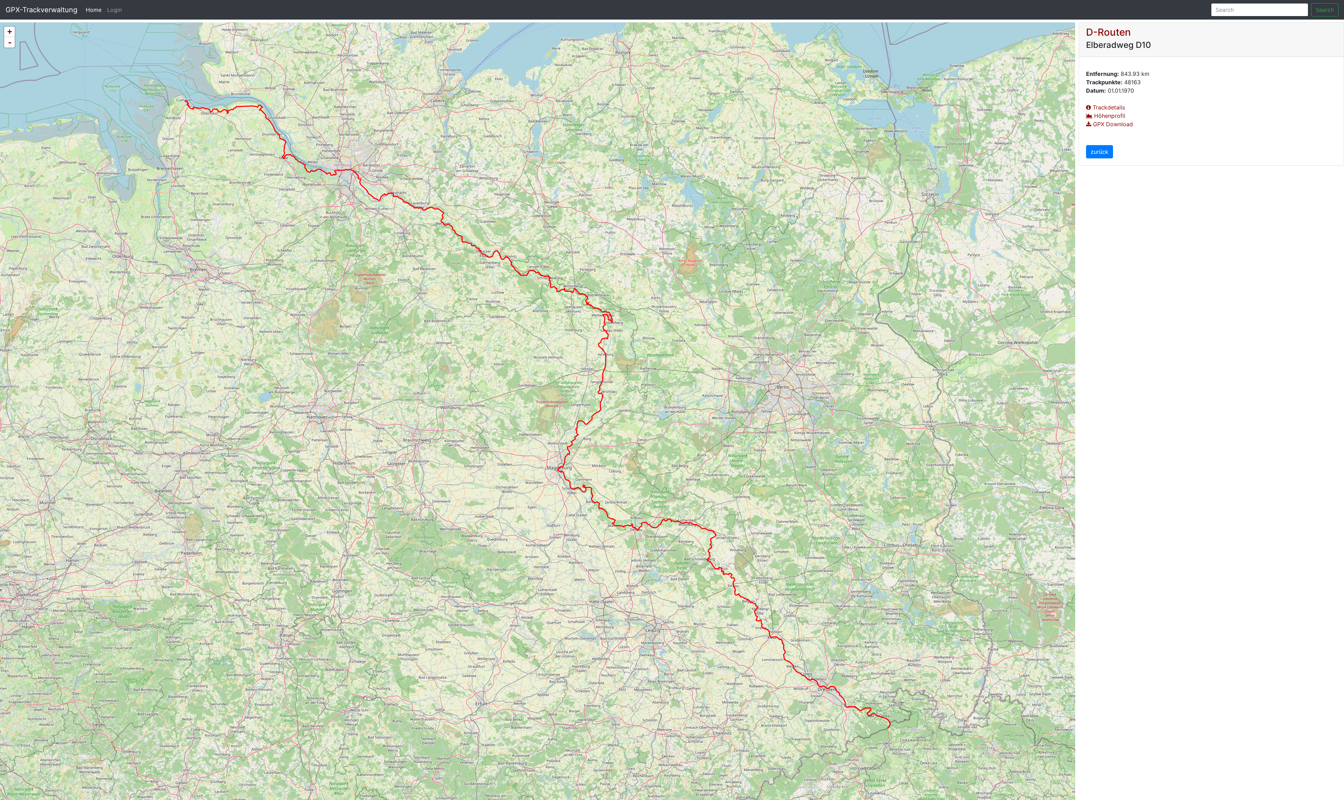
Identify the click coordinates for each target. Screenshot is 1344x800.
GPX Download (1112, 124)
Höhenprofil (1108, 115)
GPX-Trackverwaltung (41, 10)
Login (114, 9)
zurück (1099, 151)
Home (95, 9)
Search (1325, 9)
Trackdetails (1108, 107)
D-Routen (1108, 32)
